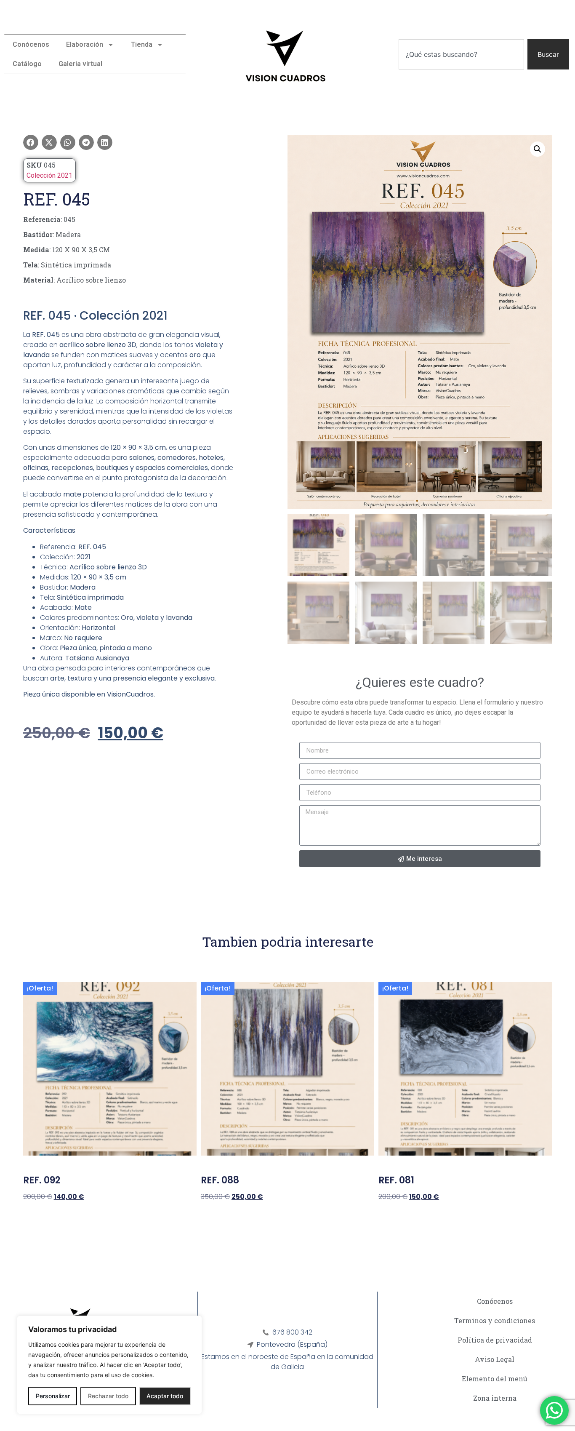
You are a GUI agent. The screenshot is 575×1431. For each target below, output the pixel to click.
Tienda (141, 44)
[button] (30, 142)
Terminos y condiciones (494, 1320)
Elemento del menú (494, 1378)
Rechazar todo (108, 1395)
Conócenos (31, 44)
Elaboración (84, 44)
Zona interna (494, 1398)
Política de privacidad (495, 1339)
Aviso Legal (494, 1359)
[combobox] (461, 54)
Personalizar (53, 1395)
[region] (109, 1365)
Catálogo (27, 64)
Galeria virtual (80, 64)
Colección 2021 (49, 175)
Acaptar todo (164, 1395)
